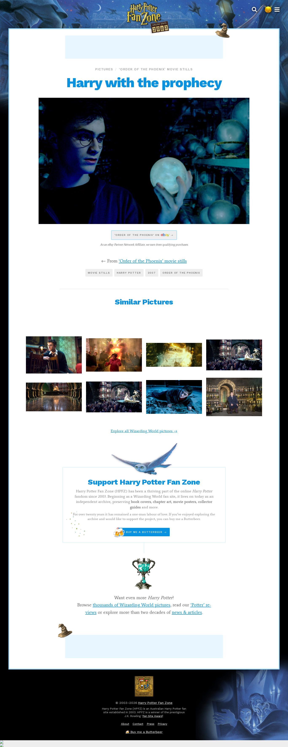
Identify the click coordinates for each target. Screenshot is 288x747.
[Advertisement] (144, 47)
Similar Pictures (144, 301)
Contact (138, 723)
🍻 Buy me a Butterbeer (144, 732)
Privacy (162, 723)
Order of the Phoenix (181, 272)
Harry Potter (129, 272)
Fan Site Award (153, 716)
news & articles (187, 612)
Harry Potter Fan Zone (155, 703)
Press (150, 723)
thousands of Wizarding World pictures (131, 605)
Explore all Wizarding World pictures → (144, 431)
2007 (152, 272)
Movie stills (99, 272)
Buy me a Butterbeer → (142, 532)
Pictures (104, 69)
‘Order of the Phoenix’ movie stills (156, 69)
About (125, 723)
